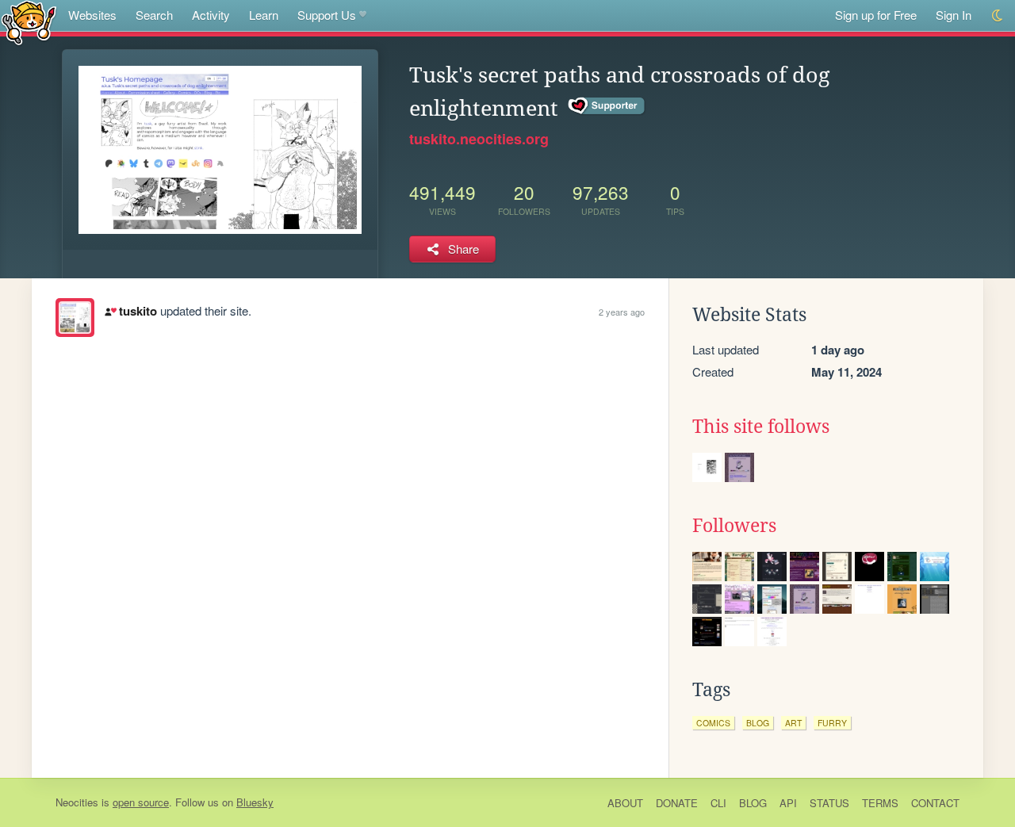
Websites (92, 14)
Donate (677, 802)
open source (141, 802)
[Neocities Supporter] (607, 106)
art (793, 723)
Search (154, 14)
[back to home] (29, 21)
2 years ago (622, 311)
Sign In (953, 14)
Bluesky (255, 802)
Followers (734, 525)
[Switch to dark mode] (998, 15)
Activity (211, 14)
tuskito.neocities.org (479, 138)
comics (713, 723)
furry (832, 723)
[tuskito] (75, 317)
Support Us (326, 14)
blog (757, 723)
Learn (263, 14)
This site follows (760, 426)
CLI (718, 802)
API (788, 802)
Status (829, 802)
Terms (880, 802)
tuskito (137, 311)
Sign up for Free (876, 14)
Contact (935, 802)
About (625, 802)
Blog (753, 802)
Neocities (77, 802)
